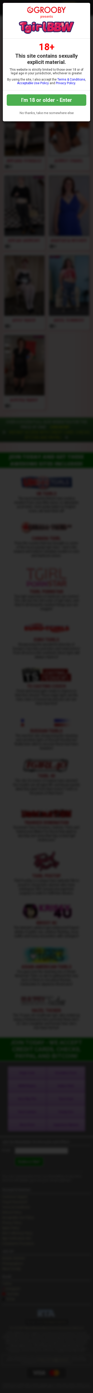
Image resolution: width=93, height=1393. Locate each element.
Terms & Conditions (71, 79)
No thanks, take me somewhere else (47, 113)
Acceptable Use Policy (33, 83)
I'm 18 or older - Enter (46, 100)
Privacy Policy (65, 83)
